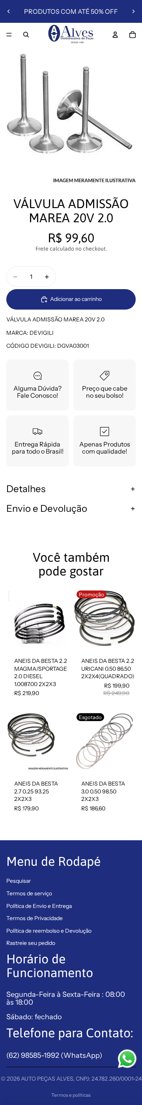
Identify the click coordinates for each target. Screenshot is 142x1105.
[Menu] (9, 35)
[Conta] (115, 34)
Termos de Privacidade (34, 918)
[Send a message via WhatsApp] (127, 1059)
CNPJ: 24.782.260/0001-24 (109, 1078)
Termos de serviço (29, 893)
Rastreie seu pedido (30, 942)
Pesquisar (18, 880)
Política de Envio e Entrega (39, 905)
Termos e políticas (71, 1095)
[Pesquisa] (26, 34)
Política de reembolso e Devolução (49, 930)
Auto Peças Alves (47, 1078)
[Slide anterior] (8, 11)
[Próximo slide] (133, 11)
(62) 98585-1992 (33, 1055)
